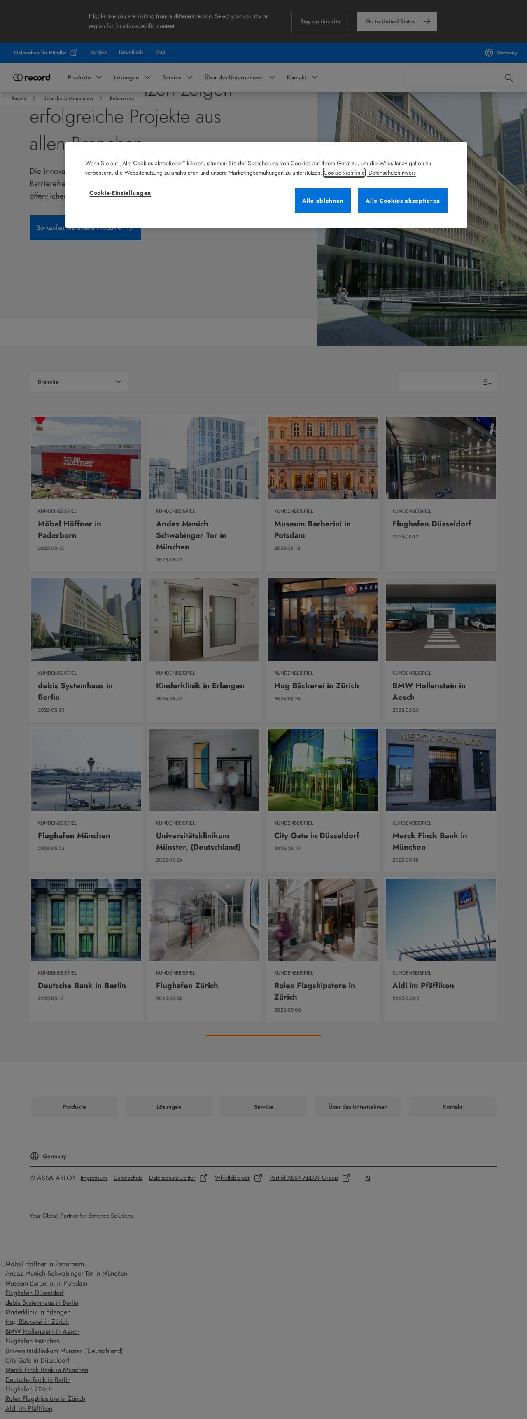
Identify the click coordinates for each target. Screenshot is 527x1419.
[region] (266, 185)
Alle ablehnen (322, 200)
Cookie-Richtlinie (344, 172)
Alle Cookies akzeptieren (403, 200)
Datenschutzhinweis (391, 172)
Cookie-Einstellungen (120, 193)
